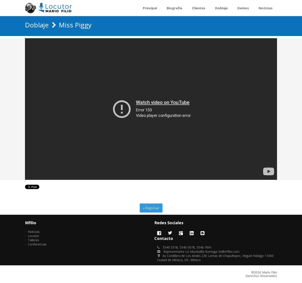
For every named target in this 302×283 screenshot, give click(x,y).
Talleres (33, 240)
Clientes (198, 8)
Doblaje (221, 8)
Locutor (33, 236)
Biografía (174, 8)
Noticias (266, 8)
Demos (243, 8)
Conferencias (37, 244)
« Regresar (151, 208)
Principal (150, 8)
